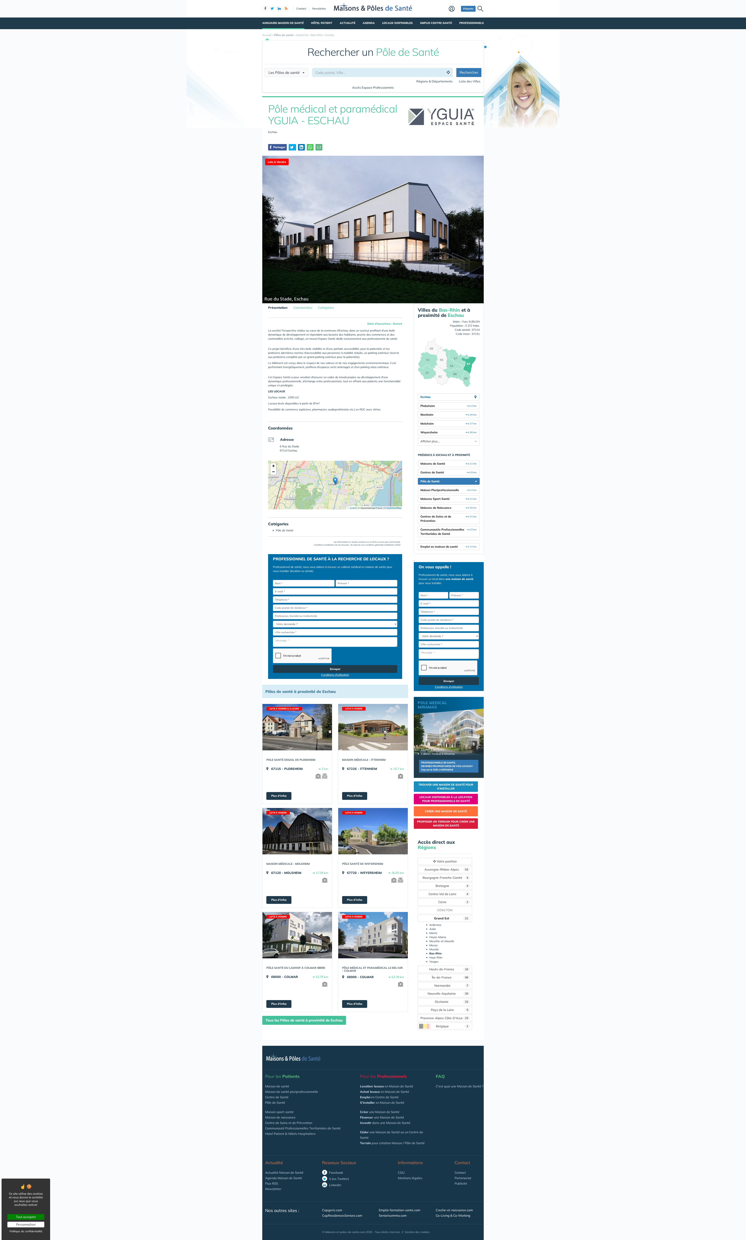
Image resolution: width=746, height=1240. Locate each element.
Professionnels (471, 23)
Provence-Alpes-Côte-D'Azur (444, 1018)
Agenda (369, 23)
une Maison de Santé (379, 1112)
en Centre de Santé (379, 1097)
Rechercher (469, 72)
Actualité (347, 23)
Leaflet (352, 507)
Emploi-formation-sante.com (399, 1210)
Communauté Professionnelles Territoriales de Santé (303, 1128)
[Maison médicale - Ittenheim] (373, 727)
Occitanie (451, 1002)
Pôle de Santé (275, 1102)
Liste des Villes (469, 81)
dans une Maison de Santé (385, 1123)
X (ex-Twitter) (338, 1179)
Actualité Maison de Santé (284, 1172)
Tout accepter (26, 1217)
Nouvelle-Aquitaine (448, 993)
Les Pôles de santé (285, 72)
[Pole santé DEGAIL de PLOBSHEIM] (297, 727)
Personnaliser (26, 1224)
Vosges (433, 961)
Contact (301, 8)
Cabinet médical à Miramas (438, 754)
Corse (453, 902)
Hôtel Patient (321, 23)
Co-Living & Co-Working (453, 1215)
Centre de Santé (276, 1097)
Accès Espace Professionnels (373, 87)
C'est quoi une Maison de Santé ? (459, 1086)
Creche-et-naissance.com (454, 1210)
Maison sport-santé (279, 1112)
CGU (401, 1172)
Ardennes (435, 925)
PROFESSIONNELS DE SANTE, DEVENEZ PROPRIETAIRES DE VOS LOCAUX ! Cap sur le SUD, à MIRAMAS (447, 766)
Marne (433, 933)
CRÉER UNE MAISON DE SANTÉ (446, 811)
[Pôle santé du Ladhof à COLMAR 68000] (297, 935)
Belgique (452, 1026)
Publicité (461, 1183)
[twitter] (272, 9)
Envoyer (335, 669)
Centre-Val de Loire (448, 894)
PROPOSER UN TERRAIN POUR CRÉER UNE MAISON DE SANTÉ (446, 823)
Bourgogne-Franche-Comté (445, 878)
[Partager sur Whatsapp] (310, 147)
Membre (454, 9)
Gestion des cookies (417, 1232)
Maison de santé (277, 1086)
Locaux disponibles (397, 23)
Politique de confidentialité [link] (26, 1231)
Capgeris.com (332, 1210)
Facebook (335, 1172)
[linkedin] (279, 9)
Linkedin (334, 1185)
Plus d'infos (279, 796)
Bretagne (452, 886)
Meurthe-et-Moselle (441, 941)
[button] (335, 481)
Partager (279, 147)
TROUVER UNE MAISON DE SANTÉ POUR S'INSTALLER (445, 786)
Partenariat (463, 1178)
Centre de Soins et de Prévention (288, 1123)
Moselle (434, 949)
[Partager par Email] (318, 147)
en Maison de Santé (386, 1086)
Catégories (326, 308)
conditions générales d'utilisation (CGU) (382, 545)
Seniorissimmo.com (393, 1215)
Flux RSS (271, 1183)
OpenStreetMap (393, 507)
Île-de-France (450, 977)
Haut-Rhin (435, 957)
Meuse (433, 945)
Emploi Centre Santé (436, 23)
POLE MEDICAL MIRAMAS (432, 704)
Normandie (451, 985)
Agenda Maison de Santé (283, 1178)
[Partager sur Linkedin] (301, 147)
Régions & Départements (434, 81)
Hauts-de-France (448, 969)
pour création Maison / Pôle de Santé (392, 1143)
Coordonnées (302, 308)
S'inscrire (468, 8)
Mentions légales (410, 1178)
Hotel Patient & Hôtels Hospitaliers (290, 1134)
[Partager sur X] (292, 147)
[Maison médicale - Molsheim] (297, 831)
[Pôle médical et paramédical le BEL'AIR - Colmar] (373, 935)
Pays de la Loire (449, 1010)
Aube (432, 929)
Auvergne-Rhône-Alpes (446, 869)
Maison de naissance (280, 1117)
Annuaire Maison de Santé (283, 23)
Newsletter (319, 8)
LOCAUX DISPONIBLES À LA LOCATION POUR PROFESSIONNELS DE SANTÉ (445, 799)
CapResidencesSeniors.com (342, 1215)
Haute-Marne (437, 937)
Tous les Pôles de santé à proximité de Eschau (304, 1020)
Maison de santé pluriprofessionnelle (291, 1092)
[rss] (286, 9)
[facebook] (265, 9)
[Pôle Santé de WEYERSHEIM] (373, 831)
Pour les (282, 1076)
